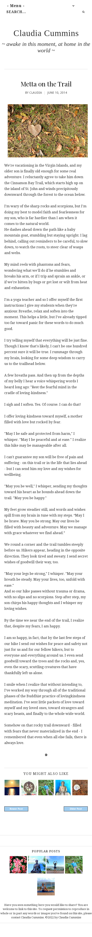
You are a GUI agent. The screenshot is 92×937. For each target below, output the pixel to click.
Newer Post (16, 809)
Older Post (76, 809)
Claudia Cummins (46, 33)
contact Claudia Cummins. (28, 917)
